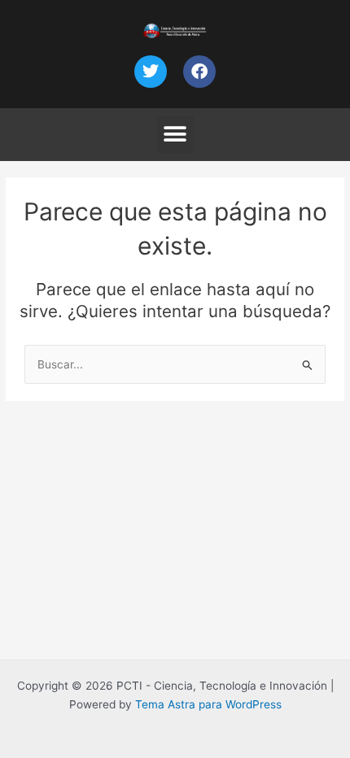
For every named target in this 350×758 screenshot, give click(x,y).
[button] (175, 134)
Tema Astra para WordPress (208, 704)
